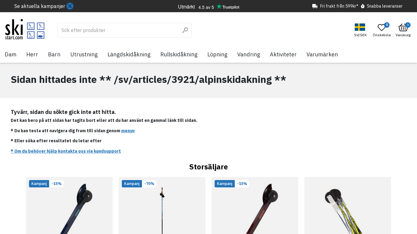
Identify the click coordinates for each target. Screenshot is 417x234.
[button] (361, 30)
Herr (32, 54)
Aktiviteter (283, 54)
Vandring (248, 54)
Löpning (217, 54)
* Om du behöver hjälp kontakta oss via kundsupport (66, 151)
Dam (10, 54)
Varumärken (322, 54)
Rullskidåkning (179, 54)
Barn (54, 54)
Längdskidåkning (128, 54)
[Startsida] (25, 29)
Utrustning (84, 54)
